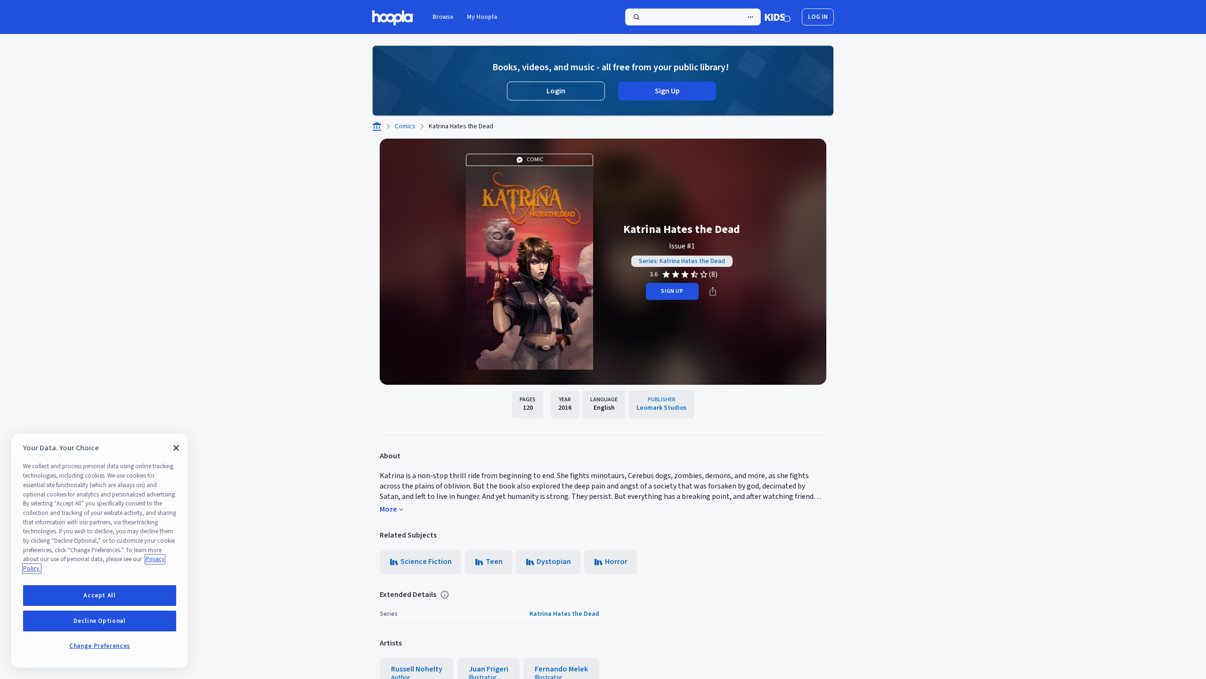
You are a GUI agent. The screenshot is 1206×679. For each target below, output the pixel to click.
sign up (672, 291)
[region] (99, 551)
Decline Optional (99, 621)
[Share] (712, 291)
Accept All (99, 595)
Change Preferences (99, 646)
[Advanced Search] (750, 17)
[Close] (176, 448)
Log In (818, 17)
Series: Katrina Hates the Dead (682, 261)
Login (555, 91)
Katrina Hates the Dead (564, 614)
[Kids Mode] (777, 17)
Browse (443, 17)
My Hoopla (482, 17)
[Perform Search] (693, 16)
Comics (405, 126)
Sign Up (667, 91)
